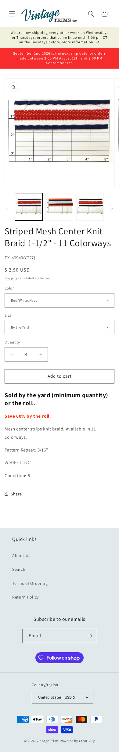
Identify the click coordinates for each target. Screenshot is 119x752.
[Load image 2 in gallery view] (59, 207)
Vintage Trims (48, 741)
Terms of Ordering (30, 583)
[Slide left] (6, 208)
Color (9, 288)
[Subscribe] (90, 636)
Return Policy (25, 597)
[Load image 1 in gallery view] (28, 207)
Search (19, 569)
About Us (21, 555)
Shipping (11, 278)
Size (8, 315)
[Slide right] (112, 208)
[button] (12, 13)
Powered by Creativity (77, 741)
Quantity (12, 342)
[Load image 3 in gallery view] (90, 207)
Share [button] (16, 494)
